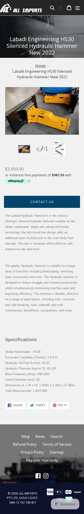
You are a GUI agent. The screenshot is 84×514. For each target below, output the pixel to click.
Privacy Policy (32, 452)
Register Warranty (42, 460)
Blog (25, 436)
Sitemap (56, 452)
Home (40, 65)
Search (57, 436)
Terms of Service (56, 444)
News (40, 436)
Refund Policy (24, 444)
